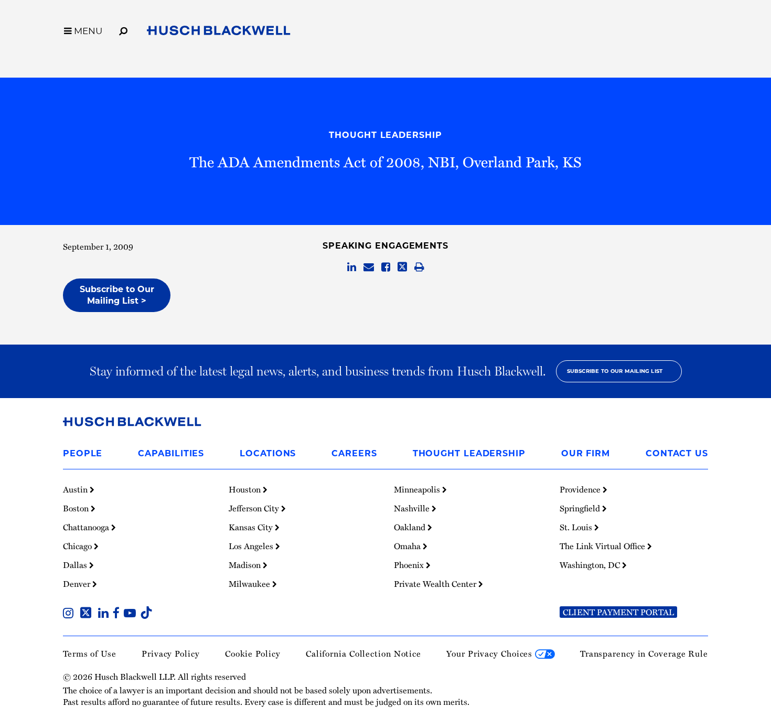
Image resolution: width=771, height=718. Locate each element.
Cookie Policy (253, 653)
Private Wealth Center (436, 584)
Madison (246, 565)
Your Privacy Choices (490, 653)
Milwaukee (250, 584)
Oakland (410, 527)
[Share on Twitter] (402, 267)
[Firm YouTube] (132, 614)
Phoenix (410, 565)
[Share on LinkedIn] (352, 267)
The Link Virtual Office (603, 546)
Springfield (581, 508)
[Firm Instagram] (70, 614)
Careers (354, 453)
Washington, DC (591, 565)
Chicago (78, 546)
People (82, 453)
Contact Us (677, 453)
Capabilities (171, 453)
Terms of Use (89, 653)
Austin (76, 489)
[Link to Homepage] (219, 32)
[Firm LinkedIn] (105, 614)
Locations (268, 453)
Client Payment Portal (618, 612)
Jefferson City (255, 508)
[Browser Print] (419, 267)
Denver (77, 584)
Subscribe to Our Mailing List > (117, 295)
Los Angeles (252, 546)
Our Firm (585, 453)
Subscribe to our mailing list (615, 371)
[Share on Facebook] (386, 267)
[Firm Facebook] (118, 614)
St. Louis (577, 527)
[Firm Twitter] (88, 614)
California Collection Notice (363, 653)
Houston (246, 489)
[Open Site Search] (123, 29)
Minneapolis (418, 489)
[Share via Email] (369, 267)
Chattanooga (87, 527)
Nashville (413, 508)
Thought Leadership (385, 135)
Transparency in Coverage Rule (644, 653)
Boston (77, 508)
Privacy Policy (171, 653)
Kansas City (252, 527)
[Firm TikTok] (146, 614)
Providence (581, 489)
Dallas (76, 565)
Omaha (408, 546)
